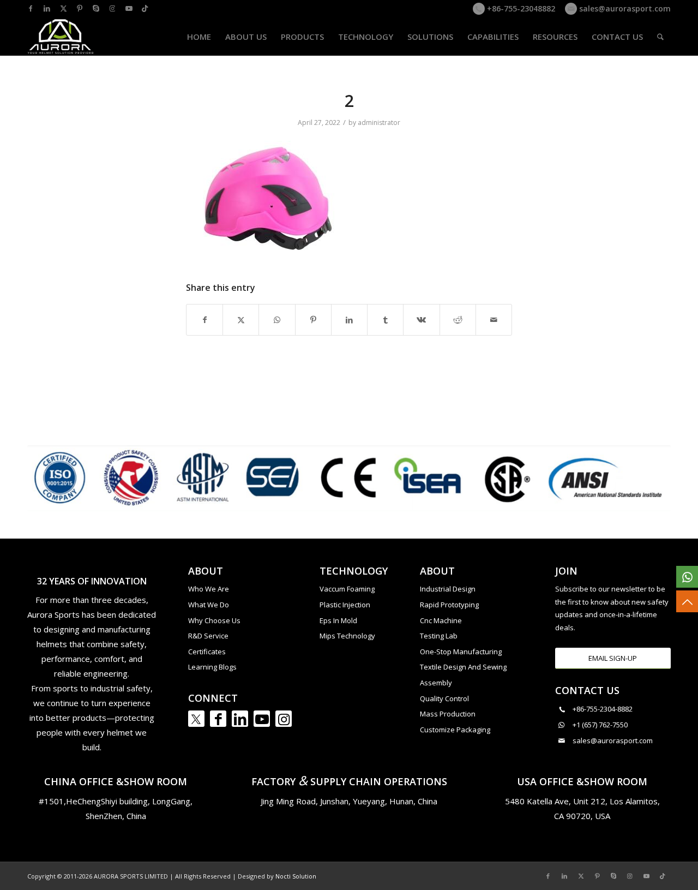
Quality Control (444, 698)
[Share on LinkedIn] (349, 319)
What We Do (208, 605)
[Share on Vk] (421, 319)
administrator (379, 122)
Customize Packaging (455, 729)
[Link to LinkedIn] (47, 8)
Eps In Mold (338, 620)
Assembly (436, 683)
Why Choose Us (214, 620)
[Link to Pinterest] (79, 8)
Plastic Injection (345, 605)
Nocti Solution (295, 876)
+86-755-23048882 (520, 8)
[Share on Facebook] (204, 319)
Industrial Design (448, 589)
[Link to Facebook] (30, 8)
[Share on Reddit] (458, 319)
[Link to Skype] (96, 8)
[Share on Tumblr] (385, 319)
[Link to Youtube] (129, 8)
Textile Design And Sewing (463, 667)
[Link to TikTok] (145, 8)
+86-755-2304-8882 (603, 709)
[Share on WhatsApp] (276, 319)
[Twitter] (196, 718)
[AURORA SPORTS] (61, 36)
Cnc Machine (441, 620)
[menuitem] (199, 36)
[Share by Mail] (494, 319)
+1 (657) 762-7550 (600, 725)
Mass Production (448, 714)
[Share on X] (240, 319)
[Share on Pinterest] (313, 319)
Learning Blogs (212, 667)
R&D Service (208, 636)
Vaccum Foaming (347, 589)
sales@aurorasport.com (624, 8)
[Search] (660, 36)
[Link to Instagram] (112, 8)
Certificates (207, 651)
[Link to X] (63, 8)
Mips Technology (347, 636)
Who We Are (208, 589)
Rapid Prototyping (449, 605)
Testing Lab (439, 636)
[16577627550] (687, 577)
